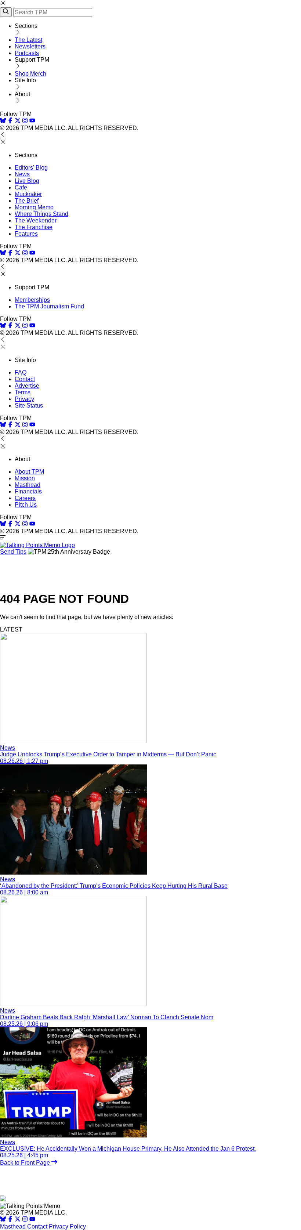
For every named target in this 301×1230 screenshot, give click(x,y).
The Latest (28, 40)
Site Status (29, 405)
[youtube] (32, 121)
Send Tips (13, 552)
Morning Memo (34, 207)
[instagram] (25, 121)
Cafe (21, 187)
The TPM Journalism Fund (49, 306)
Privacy (24, 399)
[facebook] (10, 121)
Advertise (27, 386)
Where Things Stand (41, 214)
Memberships (32, 300)
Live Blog (27, 181)
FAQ (20, 372)
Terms (22, 392)
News (22, 174)
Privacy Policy (67, 1226)
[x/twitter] (18, 121)
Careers (25, 498)
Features (26, 234)
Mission (25, 478)
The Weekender (36, 220)
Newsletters (30, 46)
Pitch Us (26, 505)
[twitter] (18, 1220)
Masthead (27, 485)
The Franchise (33, 227)
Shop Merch (30, 73)
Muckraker (28, 194)
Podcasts (27, 53)
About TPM (29, 472)
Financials (28, 491)
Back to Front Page (25, 1163)
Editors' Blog (31, 167)
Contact (25, 379)
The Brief (27, 201)
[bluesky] (3, 121)
